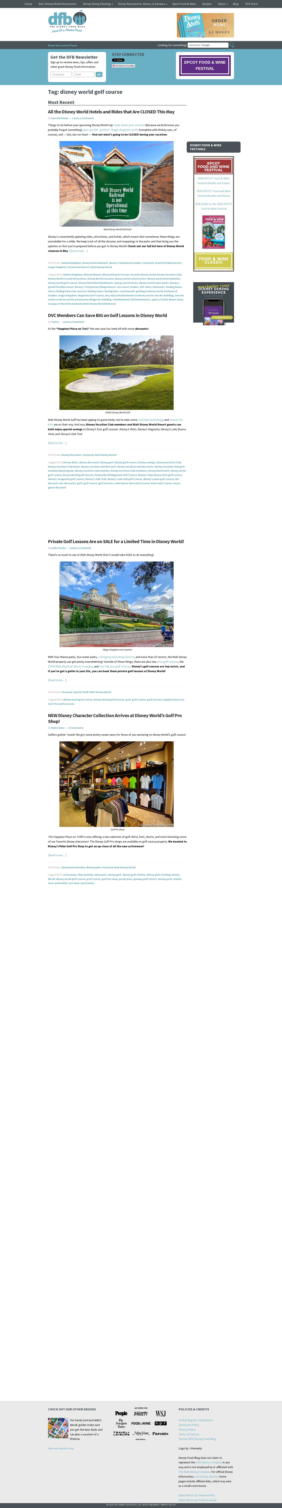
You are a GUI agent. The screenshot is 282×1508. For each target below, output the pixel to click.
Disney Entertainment (95, 262)
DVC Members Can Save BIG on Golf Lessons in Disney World (107, 315)
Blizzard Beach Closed (115, 274)
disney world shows (126, 282)
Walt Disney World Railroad (99, 303)
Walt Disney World (101, 267)
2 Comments (76, 727)
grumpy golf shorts (145, 878)
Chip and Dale (86, 874)
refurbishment (121, 299)
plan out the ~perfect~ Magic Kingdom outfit (110, 130)
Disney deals (70, 462)
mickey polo (165, 878)
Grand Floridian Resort (168, 262)
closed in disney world (143, 274)
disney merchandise (73, 867)
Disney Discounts (72, 454)
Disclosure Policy (189, 1425)
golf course (90, 483)
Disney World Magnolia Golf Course (116, 474)
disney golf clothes (134, 874)
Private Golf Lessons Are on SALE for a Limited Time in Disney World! (116, 541)
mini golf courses (167, 662)
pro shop (74, 883)
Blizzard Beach (92, 274)
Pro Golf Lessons (64, 703)
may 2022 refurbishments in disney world (129, 295)
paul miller (61, 883)
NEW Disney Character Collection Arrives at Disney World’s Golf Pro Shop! (115, 718)
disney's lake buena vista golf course (160, 474)
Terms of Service (189, 1434)
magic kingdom (57, 267)
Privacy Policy (187, 1429)
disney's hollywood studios (125, 262)
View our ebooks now (61, 1448)
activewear (69, 874)
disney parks (93, 867)
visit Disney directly (206, 1476)
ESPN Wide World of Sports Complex (70, 666)
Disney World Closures (100, 278)
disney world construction (130, 278)
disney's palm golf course (158, 479)
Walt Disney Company (209, 1462)
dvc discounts (68, 483)
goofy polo (125, 878)
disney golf (107, 462)
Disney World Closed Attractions (67, 278)
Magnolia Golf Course (91, 295)
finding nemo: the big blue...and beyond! (111, 291)
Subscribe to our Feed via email (197, 1500)
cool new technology (150, 420)
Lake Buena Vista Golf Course (132, 483)
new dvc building (164, 295)
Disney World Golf (158, 470)
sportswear (87, 883)
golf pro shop (110, 878)
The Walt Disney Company (194, 1472)
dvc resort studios (128, 287)
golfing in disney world (149, 291)
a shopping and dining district (116, 657)
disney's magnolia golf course (66, 479)
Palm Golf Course (161, 483)
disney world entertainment (163, 278)
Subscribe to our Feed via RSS (196, 1495)
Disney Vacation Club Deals (64, 466)
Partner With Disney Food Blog (197, 1439)
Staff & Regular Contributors (196, 1420)
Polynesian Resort (78, 267)
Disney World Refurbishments (96, 282)
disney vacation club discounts (135, 466)
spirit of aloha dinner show (167, 299)
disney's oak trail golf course (124, 479)
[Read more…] (78, 251)
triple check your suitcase (129, 125)
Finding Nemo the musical (70, 291)
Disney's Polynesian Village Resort (95, 287)
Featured (148, 262)
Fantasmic (159, 287)
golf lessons (105, 483)
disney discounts (89, 462)
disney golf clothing (159, 874)
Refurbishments (140, 299)
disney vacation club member (92, 470)
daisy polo (101, 874)
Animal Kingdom (71, 262)
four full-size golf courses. (115, 666)
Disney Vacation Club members (129, 470)
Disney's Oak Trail (95, 479)
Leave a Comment (83, 118)
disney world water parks (154, 282)
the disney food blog (60, 12)
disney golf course (126, 462)
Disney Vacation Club (169, 274)
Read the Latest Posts (62, 45)
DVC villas (145, 287)
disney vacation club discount (98, 466)
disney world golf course (62, 282)
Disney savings (146, 462)
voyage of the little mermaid (65, 303)
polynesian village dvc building (93, 299)
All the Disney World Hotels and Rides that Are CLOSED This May (111, 111)
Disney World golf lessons (78, 474)
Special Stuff (80, 692)
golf (79, 483)
